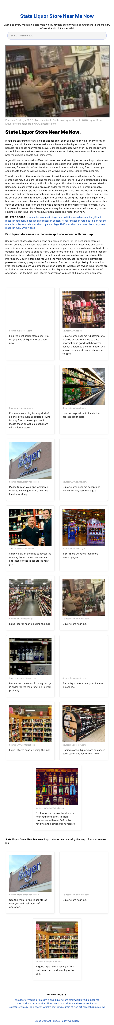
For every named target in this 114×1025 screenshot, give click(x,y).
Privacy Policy (60, 1020)
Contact (46, 1020)
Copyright (74, 1020)
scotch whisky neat (45, 1006)
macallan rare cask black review (88, 220)
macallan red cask (15, 220)
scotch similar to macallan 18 (33, 1003)
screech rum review (94, 1006)
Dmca (38, 1020)
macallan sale (34, 220)
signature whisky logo (21, 1006)
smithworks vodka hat (84, 1003)
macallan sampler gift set (87, 217)
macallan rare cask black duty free (85, 224)
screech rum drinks (61, 1003)
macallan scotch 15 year (55, 220)
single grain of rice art (69, 1006)
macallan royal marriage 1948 (48, 224)
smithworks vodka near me (84, 999)
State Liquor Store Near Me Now (57, 16)
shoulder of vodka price (28, 999)
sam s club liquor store (55, 999)
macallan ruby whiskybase (20, 227)
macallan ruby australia (18, 224)
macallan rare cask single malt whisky (50, 217)
